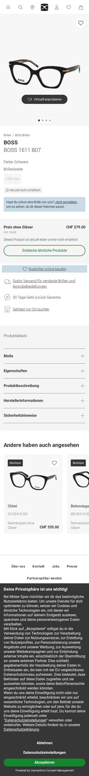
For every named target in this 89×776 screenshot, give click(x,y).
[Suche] (20, 7)
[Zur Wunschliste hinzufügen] (80, 22)
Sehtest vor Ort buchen (31, 309)
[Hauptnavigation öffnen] (8, 7)
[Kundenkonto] (56, 7)
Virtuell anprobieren (48, 99)
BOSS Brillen (22, 135)
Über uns (18, 566)
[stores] (32, 7)
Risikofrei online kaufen (47, 268)
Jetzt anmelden (66, 202)
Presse (72, 566)
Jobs (56, 566)
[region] (44, 495)
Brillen (7, 135)
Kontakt (38, 566)
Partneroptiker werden (44, 578)
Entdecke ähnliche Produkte (44, 250)
